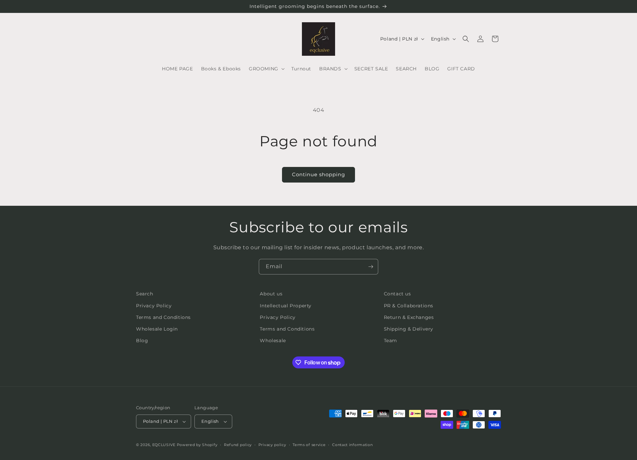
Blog (142, 341)
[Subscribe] (370, 266)
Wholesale (273, 341)
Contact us (397, 294)
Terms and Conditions (163, 317)
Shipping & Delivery (408, 329)
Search (144, 294)
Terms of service (309, 444)
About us (271, 294)
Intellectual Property (286, 306)
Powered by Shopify (197, 444)
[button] (266, 69)
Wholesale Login (157, 329)
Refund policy (238, 444)
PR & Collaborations (408, 306)
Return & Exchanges (409, 317)
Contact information (352, 444)
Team (390, 341)
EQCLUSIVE (164, 444)
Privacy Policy (154, 306)
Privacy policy (272, 444)
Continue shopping (318, 174)
